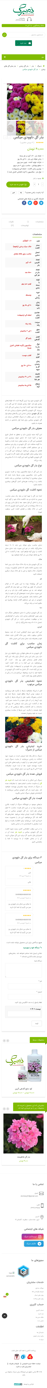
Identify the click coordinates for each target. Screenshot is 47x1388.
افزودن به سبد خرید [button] (27, 1133)
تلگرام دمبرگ (31, 1243)
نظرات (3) (11, 223)
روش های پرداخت (38, 1299)
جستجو (4, 35)
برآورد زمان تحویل (38, 1336)
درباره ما (41, 1339)
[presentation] (7, 1040)
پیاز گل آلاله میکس (8, 137)
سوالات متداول (39, 1288)
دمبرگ (39, 66)
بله (21, 192)
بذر (33, 66)
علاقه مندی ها (40, 1317)
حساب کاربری (40, 1310)
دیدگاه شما (38, 961)
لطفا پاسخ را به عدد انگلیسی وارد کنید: (28, 1002)
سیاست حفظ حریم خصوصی (31, 1363)
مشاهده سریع (19, 1065)
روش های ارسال (39, 1295)
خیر (13, 192)
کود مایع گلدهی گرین (23, 1089)
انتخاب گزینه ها (27, 1065)
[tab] (39, 223)
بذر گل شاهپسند (23, 1157)
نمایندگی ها (40, 1332)
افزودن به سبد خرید (17, 184)
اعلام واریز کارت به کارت (23, 1366)
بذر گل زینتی (23, 66)
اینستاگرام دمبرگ (30, 1236)
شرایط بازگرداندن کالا (38, 1292)
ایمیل (39, 992)
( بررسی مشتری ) (27, 142)
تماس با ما (41, 1321)
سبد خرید (41, 1314)
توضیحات (25, 225)
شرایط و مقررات (14, 1363)
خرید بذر (18, 832)
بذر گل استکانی (4, 137)
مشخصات (39, 221)
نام (40, 981)
